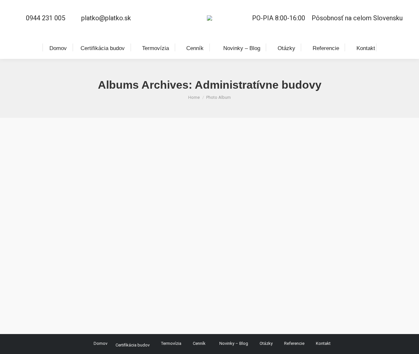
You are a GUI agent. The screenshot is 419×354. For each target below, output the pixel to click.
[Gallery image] (209, 197)
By (82, 300)
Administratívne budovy (62, 288)
